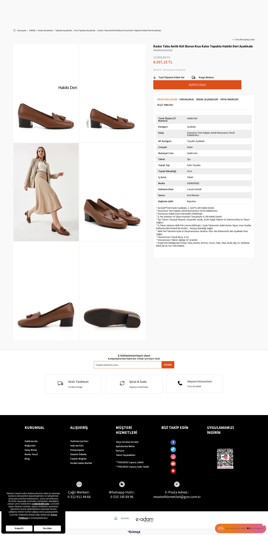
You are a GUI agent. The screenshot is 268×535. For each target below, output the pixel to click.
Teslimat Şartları (79, 441)
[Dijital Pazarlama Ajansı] (123, 520)
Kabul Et (19, 528)
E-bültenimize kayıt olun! (134, 355)
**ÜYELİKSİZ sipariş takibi (130, 462)
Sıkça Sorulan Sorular (127, 441)
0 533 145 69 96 (121, 496)
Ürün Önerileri (229, 99)
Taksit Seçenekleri (125, 455)
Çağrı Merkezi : (79, 492)
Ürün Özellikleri (167, 99)
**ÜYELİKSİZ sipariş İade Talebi (132, 466)
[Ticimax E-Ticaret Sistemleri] (134, 532)
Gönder (168, 364)
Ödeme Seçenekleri (207, 99)
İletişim (120, 450)
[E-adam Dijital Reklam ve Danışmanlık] (144, 519)
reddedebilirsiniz (40, 504)
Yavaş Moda (31, 450)
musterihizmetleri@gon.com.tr (177, 496)
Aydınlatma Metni (125, 446)
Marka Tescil (31, 454)
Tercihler (47, 528)
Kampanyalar (77, 450)
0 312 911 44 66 (79, 496)
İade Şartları (77, 445)
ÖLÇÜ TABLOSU (165, 104)
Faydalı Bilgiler (78, 458)
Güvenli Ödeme (78, 454)
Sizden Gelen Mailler (81, 463)
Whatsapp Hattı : (122, 492)
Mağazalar (30, 445)
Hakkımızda (31, 441)
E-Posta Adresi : (177, 492)
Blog (27, 458)
